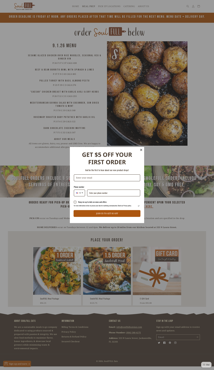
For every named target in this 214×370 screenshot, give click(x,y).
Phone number (79, 186)
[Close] (141, 150)
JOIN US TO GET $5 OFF (107, 213)
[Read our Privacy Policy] (138, 205)
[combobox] (79, 193)
